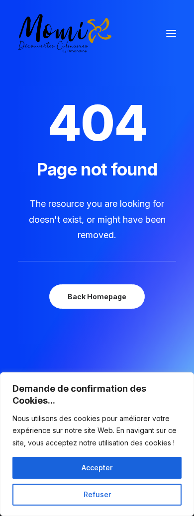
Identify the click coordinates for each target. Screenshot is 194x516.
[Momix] (65, 33)
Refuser (97, 494)
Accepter (97, 467)
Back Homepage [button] (97, 296)
